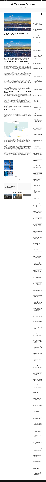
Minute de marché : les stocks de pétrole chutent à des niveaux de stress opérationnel (38, 341)
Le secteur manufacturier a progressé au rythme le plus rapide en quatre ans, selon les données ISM (38, 411)
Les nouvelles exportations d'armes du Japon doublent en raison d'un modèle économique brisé (38, 325)
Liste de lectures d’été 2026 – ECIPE (38, 68)
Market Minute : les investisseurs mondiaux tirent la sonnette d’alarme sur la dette (38, 81)
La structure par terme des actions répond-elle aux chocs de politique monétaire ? (37, 113)
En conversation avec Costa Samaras (38, 405)
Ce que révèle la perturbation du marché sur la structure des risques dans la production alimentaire (37, 278)
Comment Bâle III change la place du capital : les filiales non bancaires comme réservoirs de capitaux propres (38, 222)
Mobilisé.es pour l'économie (23, 4)
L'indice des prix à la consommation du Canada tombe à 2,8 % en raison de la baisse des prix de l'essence (38, 212)
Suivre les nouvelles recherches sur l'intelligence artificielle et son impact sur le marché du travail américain (38, 120)
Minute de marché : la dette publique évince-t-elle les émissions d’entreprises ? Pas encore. (38, 195)
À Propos (5, 0)
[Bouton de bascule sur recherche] (41, 0)
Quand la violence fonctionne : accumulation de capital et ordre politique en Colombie (37, 271)
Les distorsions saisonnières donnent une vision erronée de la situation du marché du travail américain (38, 138)
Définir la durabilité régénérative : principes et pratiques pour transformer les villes (38, 206)
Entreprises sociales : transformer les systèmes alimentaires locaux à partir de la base (38, 288)
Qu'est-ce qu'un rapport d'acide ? (37, 74)
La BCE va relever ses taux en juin (37, 431)
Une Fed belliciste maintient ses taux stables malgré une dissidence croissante (38, 174)
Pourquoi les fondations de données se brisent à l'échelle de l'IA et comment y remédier (38, 275)
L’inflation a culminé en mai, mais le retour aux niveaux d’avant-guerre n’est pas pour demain (38, 309)
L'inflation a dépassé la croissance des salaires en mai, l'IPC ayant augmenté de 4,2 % (38, 380)
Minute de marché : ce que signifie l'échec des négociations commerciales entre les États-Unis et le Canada (38, 24)
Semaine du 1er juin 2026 (36, 392)
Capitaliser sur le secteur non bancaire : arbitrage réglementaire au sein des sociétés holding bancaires (38, 225)
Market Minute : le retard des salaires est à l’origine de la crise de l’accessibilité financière (38, 158)
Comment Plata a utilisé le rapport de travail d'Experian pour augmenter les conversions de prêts (38, 188)
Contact (7, 0)
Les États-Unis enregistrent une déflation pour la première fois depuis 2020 (38, 235)
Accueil (21, 7)
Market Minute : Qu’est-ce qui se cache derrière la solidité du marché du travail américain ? (38, 168)
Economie (25, 7)
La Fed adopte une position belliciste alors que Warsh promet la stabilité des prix (38, 347)
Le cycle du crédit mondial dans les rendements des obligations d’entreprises (37, 459)
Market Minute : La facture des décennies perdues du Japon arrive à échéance (38, 268)
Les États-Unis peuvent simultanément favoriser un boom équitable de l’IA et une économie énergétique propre (38, 371)
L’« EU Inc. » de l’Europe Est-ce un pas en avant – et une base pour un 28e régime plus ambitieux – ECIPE (38, 55)
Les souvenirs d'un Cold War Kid (37, 418)
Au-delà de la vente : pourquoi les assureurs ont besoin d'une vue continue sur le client (37, 299)
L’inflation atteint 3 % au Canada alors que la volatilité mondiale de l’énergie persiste (38, 90)
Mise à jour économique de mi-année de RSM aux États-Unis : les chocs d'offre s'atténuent (38, 241)
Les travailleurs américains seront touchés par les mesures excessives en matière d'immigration (38, 351)
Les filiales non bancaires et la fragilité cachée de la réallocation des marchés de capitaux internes (38, 216)
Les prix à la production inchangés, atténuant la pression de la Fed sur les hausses (38, 104)
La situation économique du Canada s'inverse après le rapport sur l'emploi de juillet (38, 134)
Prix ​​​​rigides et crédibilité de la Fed (37, 461)
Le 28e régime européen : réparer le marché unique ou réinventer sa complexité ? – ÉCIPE (37, 38)
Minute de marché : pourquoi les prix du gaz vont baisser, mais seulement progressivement (38, 284)
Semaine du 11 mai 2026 (36, 468)
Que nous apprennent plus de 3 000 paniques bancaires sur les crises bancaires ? (37, 260)
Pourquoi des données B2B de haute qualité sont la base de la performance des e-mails (38, 229)
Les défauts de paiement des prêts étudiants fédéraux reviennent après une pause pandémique (37, 473)
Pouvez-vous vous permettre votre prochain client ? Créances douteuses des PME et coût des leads (38, 154)
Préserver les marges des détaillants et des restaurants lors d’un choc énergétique (38, 191)
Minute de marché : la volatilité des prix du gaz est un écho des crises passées (37, 377)
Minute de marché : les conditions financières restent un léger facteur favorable (37, 359)
